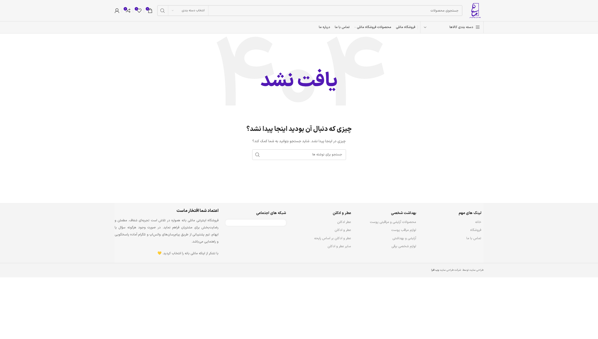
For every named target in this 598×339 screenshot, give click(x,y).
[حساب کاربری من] (117, 10)
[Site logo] (475, 10)
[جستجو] (162, 10)
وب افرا (435, 270)
